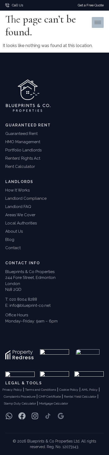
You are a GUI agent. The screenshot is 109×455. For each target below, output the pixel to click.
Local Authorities (21, 223)
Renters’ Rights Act (22, 158)
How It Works (17, 190)
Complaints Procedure (19, 396)
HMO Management (22, 141)
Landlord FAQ (18, 206)
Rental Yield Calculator (80, 396)
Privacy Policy (12, 390)
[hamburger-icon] (98, 22)
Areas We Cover (20, 214)
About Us (14, 231)
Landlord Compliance (26, 198)
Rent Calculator (20, 166)
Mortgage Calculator (53, 403)
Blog (9, 239)
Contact (13, 247)
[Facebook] (22, 416)
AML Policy (89, 390)
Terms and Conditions (40, 390)
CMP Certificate (50, 396)
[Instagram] (35, 416)
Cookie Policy (68, 390)
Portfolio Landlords (23, 150)
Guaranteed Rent (21, 133)
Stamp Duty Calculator (20, 403)
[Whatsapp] (9, 416)
